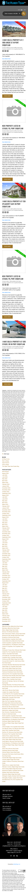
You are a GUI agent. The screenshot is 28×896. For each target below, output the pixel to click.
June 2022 (5, 564)
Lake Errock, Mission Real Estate (10, 690)
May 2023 (4, 544)
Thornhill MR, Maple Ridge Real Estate (11, 757)
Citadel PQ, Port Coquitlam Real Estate (15, 49)
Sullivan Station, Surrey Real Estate (8, 440)
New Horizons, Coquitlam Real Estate (11, 424)
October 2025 (5, 491)
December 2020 (6, 597)
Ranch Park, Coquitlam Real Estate (11, 431)
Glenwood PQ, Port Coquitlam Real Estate (12, 673)
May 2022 (4, 566)
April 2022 (4, 568)
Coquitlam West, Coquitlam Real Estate (18, 402)
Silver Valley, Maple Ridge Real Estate (11, 435)
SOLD (25, 9)
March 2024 (5, 526)
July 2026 (4, 475)
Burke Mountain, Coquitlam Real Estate (17, 395)
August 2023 (5, 539)
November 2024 (6, 511)
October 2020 (5, 601)
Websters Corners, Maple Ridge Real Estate (10, 445)
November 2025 (6, 489)
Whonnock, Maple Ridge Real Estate (11, 774)
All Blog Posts (5, 459)
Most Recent (5, 471)
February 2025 (5, 506)
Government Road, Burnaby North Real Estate (13, 675)
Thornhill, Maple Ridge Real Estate (11, 442)
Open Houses (5, 462)
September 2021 (6, 581)
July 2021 (4, 584)
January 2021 (5, 595)
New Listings (5, 461)
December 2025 (6, 488)
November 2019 (6, 621)
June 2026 (5, 477)
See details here (6, 58)
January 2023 (5, 552)
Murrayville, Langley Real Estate (10, 710)
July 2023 (4, 541)
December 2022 (6, 553)
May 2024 (4, 522)
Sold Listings (5, 464)
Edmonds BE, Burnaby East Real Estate (12, 670)
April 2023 (4, 546)
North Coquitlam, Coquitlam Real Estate (14, 425)
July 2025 (4, 497)
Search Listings (6, 798)
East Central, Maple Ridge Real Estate (9, 407)
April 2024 (4, 524)
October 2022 (5, 557)
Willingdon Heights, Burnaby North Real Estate (13, 448)
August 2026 (5, 473)
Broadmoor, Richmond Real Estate (10, 637)
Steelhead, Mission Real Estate (17, 439)
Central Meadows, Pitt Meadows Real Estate (13, 644)
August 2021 (5, 583)
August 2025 (5, 495)
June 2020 (5, 608)
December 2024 (6, 510)
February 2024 (5, 528)
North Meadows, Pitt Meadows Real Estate (13, 719)
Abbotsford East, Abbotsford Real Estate (14, 390)
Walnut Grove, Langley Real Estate (10, 765)
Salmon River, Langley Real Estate (10, 736)
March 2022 (5, 570)
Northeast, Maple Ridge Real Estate (16, 428)
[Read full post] (14, 30)
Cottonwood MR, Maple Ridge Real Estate (10, 403)
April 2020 (4, 612)
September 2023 (6, 537)
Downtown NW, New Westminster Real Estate (13, 664)
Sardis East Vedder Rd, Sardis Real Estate (12, 737)
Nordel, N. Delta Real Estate (9, 714)
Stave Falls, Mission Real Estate (10, 748)
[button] (11, 855)
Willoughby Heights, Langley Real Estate (12, 778)
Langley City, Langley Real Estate (10, 692)
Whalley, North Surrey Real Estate (8, 447)
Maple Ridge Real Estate (6, 419)
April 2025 (4, 502)
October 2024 (5, 513)
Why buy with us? (7, 794)
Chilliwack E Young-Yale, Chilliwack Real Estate (10, 400)
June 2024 (5, 521)
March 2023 (5, 548)
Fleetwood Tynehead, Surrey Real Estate (14, 408)
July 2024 (4, 519)
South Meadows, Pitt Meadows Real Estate (13, 743)
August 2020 (5, 604)
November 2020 (6, 599)
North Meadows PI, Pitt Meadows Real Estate (13, 717)
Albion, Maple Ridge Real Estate (16, 391)
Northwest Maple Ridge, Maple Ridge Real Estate (11, 429)
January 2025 (5, 508)
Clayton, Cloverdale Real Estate (15, 401)
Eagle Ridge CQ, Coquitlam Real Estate (18, 406)
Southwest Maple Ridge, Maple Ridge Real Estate (13, 437)
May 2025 (4, 500)
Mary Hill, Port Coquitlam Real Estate (17, 419)
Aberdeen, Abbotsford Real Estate (10, 628)
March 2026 (5, 482)
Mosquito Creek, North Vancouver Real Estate (13, 708)
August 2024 (5, 517)
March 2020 (5, 614)
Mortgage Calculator (8, 796)
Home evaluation (7, 808)
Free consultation (7, 810)
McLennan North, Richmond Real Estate (9, 420)
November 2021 (6, 577)
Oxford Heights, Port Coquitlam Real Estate (13, 726)
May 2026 (4, 479)
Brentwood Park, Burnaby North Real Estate (12, 394)
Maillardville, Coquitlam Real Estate (17, 418)
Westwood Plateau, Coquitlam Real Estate (16, 446)
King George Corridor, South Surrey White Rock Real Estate (12, 414)
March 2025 (5, 504)
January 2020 (5, 617)
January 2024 (5, 530)
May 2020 (4, 610)
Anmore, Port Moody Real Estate (10, 632)
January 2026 (5, 486)
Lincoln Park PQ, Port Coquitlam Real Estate (9, 417)
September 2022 (6, 559)
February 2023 (5, 550)
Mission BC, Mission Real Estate (16, 422)
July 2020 (4, 606)
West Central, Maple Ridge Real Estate (12, 768)
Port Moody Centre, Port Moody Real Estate (13, 728)
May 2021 (4, 588)
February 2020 (5, 615)
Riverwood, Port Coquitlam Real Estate (15, 433)
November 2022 (6, 555)
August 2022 (5, 561)
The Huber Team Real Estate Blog (10, 466)
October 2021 (5, 579)
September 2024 (6, 515)
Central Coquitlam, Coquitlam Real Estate (12, 642)
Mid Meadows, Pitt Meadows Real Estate (12, 705)
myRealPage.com (16, 864)
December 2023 (6, 531)
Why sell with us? (7, 806)
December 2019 (6, 619)
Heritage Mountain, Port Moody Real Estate (17, 413)
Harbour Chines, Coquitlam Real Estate (13, 411)
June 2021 (5, 586)
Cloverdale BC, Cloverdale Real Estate (11, 655)
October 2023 (5, 535)
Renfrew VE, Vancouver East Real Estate (12, 732)
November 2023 (6, 533)
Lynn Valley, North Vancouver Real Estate (12, 695)
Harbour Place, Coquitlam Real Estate (11, 679)
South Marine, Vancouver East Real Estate (12, 741)
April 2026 (4, 480)
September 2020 (6, 603)
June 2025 (5, 499)
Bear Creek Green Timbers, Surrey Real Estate (13, 633)
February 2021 (5, 594)
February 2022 (5, 572)
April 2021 (4, 590)
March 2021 (5, 592)
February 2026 (5, 484)
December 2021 (6, 575)
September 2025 (6, 493)
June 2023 (5, 542)
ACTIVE (19, 9)
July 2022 (4, 562)
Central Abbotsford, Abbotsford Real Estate (9, 396)
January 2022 (5, 573)
